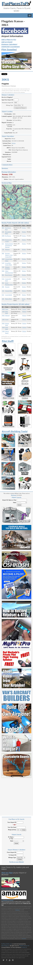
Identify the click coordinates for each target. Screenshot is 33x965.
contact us (24, 947)
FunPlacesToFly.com (6, 944)
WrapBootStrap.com (24, 945)
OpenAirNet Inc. (5, 945)
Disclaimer (24, 938)
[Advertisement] (16, 795)
